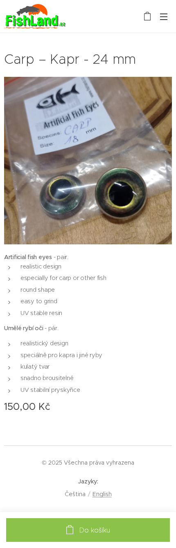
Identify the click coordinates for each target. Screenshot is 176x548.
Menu (164, 16)
